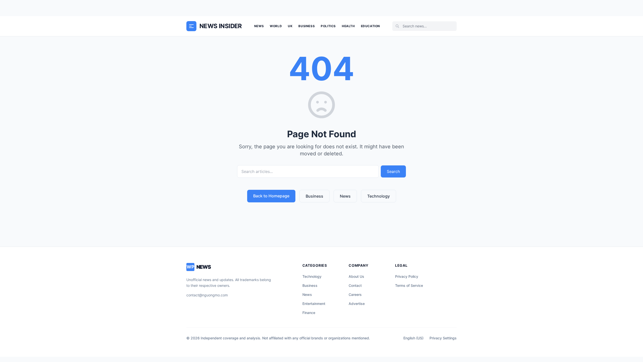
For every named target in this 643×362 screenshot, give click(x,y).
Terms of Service (409, 285)
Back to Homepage (271, 195)
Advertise (357, 303)
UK (290, 26)
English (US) (413, 338)
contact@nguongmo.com (207, 295)
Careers (355, 294)
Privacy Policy (406, 276)
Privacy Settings (443, 338)
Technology (378, 196)
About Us (356, 276)
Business (306, 26)
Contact (355, 285)
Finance (308, 312)
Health (348, 26)
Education (370, 26)
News (259, 26)
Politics (328, 26)
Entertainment (313, 303)
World (276, 26)
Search (393, 171)
